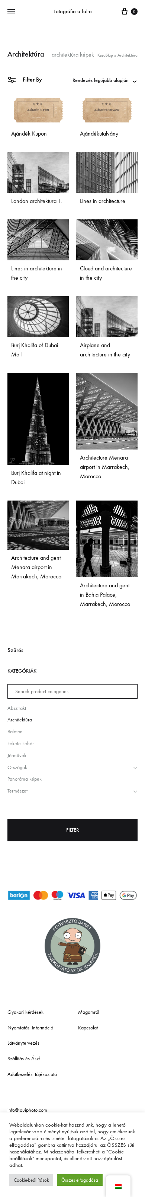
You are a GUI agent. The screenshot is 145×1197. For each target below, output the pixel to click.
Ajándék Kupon (29, 133)
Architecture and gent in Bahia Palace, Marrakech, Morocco (105, 594)
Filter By (31, 79)
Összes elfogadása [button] (79, 1180)
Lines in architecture (102, 200)
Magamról (88, 1012)
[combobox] (105, 80)
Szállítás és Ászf (23, 1058)
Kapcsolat (88, 1028)
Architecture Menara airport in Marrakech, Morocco (104, 467)
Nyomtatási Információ (30, 1028)
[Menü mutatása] (11, 11)
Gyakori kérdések (25, 1012)
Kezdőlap (105, 55)
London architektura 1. (36, 200)
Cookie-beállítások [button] (31, 1180)
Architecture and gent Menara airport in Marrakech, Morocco (36, 567)
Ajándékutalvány (99, 133)
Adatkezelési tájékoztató (32, 1074)
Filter (72, 830)
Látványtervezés (23, 1043)
